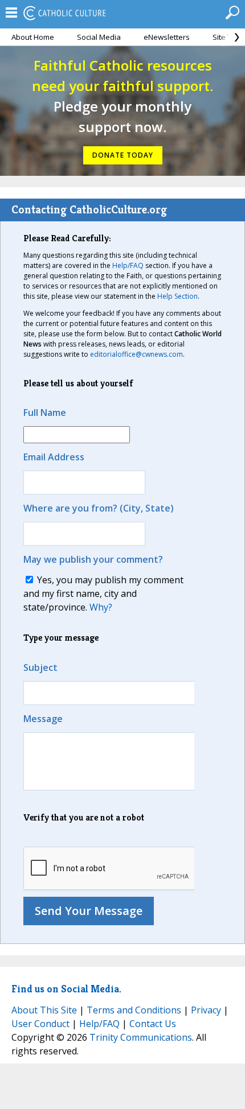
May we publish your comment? (93, 559)
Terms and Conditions (134, 1010)
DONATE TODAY (122, 155)
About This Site (44, 1010)
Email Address (53, 457)
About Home (32, 37)
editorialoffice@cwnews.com (136, 354)
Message (43, 718)
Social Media (99, 37)
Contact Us (152, 1023)
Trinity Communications (140, 1037)
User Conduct (40, 1023)
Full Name (44, 412)
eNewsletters (167, 37)
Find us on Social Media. (66, 988)
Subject (40, 667)
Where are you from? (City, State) (98, 508)
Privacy (206, 1010)
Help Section (177, 296)
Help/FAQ (128, 265)
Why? (100, 607)
